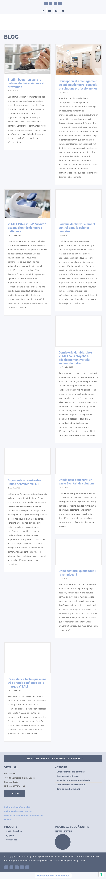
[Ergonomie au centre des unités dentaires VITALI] (27, 461)
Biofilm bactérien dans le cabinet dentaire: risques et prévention (26, 83)
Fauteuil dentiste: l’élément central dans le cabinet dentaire (77, 227)
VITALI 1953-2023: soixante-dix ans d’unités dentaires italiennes (27, 227)
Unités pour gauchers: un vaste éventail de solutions (76, 481)
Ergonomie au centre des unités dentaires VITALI (24, 482)
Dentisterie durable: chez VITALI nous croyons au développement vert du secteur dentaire (75, 358)
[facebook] (17, 867)
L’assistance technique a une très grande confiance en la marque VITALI (27, 682)
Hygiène (10, 835)
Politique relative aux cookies (18, 811)
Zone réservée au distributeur (71, 784)
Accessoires (11, 839)
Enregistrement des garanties (71, 771)
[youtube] (11, 867)
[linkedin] (6, 867)
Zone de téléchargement (68, 789)
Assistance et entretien (68, 776)
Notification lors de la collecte (53, 875)
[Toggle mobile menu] (101, 25)
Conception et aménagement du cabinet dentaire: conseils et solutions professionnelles (78, 84)
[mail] (22, 867)
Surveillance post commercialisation (74, 780)
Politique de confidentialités (17, 807)
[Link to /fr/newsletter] (63, 842)
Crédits (82, 860)
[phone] (27, 867)
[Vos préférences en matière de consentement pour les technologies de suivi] (101, 874)
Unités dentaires (14, 831)
